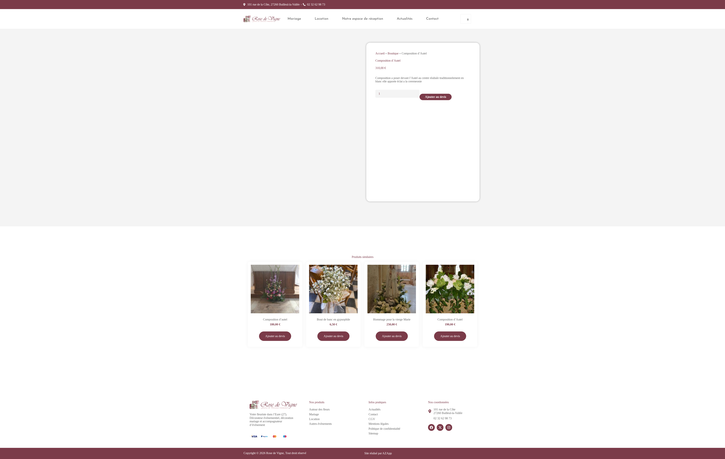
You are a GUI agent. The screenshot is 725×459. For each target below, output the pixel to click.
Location (321, 19)
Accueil (380, 53)
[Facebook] (431, 427)
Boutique (393, 53)
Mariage (294, 19)
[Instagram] (448, 427)
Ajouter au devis (435, 96)
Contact (432, 19)
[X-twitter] (440, 427)
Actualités (404, 19)
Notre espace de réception (362, 19)
